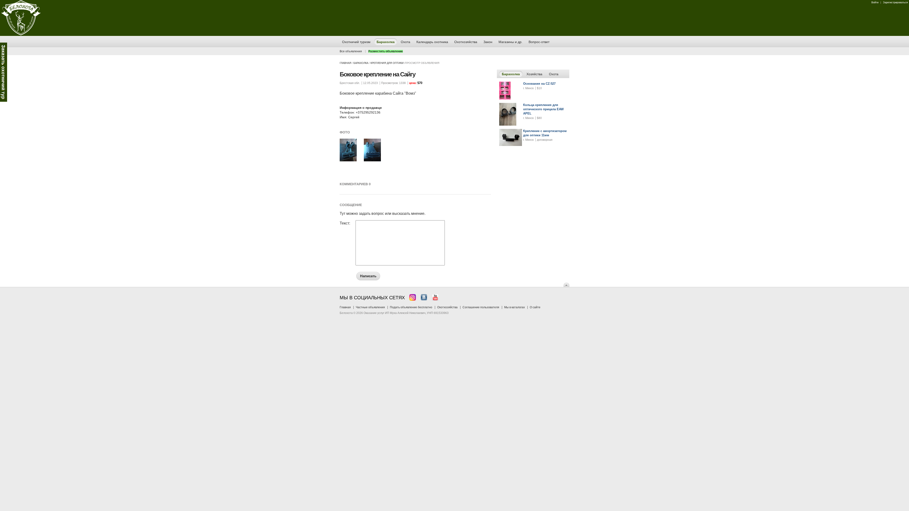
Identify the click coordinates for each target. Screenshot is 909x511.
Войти (874, 2)
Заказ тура (3, 72)
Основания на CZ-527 (539, 83)
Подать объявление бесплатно (411, 307)
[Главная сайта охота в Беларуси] (21, 34)
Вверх (566, 285)
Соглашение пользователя (481, 307)
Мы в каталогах (514, 307)
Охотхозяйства (447, 307)
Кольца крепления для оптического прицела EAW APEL (543, 109)
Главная (345, 63)
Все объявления (351, 51)
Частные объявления (370, 307)
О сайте (535, 307)
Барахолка (360, 63)
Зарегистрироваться (895, 2)
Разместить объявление (385, 51)
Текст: (345, 223)
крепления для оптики (387, 63)
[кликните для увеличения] (348, 160)
